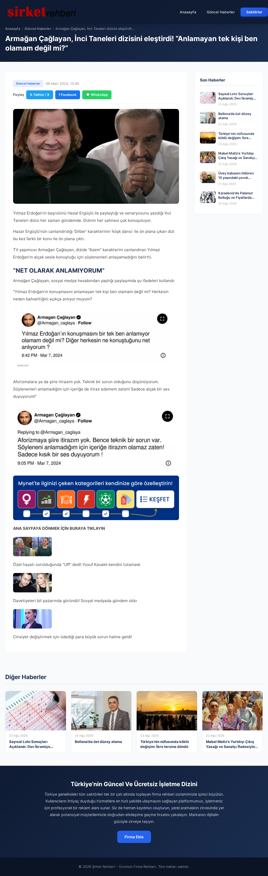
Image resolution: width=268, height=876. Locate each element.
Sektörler (254, 12)
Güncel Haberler (221, 12)
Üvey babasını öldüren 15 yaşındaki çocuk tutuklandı (236, 177)
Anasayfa (188, 12)
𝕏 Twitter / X (39, 95)
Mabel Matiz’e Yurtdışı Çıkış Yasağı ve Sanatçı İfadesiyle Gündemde (236, 157)
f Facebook (67, 95)
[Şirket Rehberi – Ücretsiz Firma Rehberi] (41, 12)
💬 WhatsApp (97, 95)
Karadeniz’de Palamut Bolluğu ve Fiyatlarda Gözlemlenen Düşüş (235, 197)
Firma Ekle (134, 837)
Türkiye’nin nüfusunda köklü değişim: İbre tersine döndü (236, 138)
